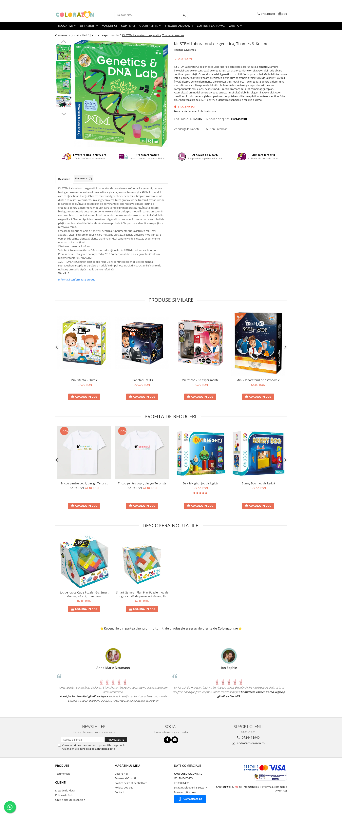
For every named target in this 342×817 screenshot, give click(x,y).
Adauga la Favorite (188, 129)
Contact (119, 792)
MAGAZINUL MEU (127, 766)
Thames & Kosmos (185, 49)
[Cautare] (184, 15)
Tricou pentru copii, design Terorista (142, 483)
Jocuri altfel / (80, 35)
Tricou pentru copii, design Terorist (84, 483)
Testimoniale (62, 773)
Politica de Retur (64, 795)
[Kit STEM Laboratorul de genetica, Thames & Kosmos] (121, 93)
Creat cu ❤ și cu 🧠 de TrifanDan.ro (236, 786)
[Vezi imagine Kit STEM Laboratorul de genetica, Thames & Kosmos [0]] (63, 52)
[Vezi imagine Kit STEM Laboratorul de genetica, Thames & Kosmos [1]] (63, 69)
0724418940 (250, 737)
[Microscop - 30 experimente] (200, 343)
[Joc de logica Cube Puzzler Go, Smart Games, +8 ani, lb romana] (84, 562)
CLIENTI (60, 782)
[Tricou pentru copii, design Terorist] (84, 452)
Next (63, 113)
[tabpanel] (121, 93)
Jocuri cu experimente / (106, 35)
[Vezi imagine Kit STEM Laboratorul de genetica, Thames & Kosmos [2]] (63, 86)
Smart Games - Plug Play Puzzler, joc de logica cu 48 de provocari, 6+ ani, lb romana (142, 594)
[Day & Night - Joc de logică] (200, 452)
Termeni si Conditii (125, 778)
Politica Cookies (124, 787)
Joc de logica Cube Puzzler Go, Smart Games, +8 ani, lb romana (84, 594)
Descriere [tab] (64, 179)
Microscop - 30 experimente (200, 380)
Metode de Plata (65, 790)
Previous (63, 42)
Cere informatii (218, 129)
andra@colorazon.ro (250, 743)
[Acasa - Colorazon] (75, 15)
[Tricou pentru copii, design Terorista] (142, 452)
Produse (62, 766)
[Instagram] (174, 739)
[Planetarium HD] (142, 343)
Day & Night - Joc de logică (200, 483)
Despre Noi (121, 773)
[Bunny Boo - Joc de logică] (258, 452)
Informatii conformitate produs (76, 279)
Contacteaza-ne (192, 798)
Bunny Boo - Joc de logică (258, 483)
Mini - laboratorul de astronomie (258, 380)
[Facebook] (167, 739)
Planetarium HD (142, 380)
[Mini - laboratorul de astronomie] (258, 343)
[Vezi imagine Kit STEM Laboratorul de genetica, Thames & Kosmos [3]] (63, 101)
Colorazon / (63, 35)
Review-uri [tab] (83, 178)
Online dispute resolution (70, 800)
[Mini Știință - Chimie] (84, 342)
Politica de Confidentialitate (98, 748)
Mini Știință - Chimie (84, 380)
